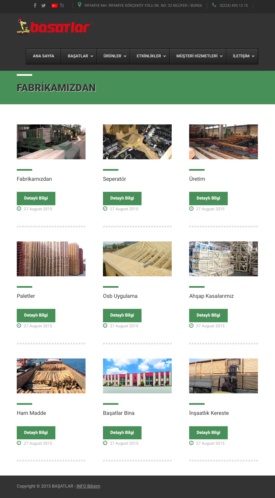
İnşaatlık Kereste (209, 413)
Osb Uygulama (120, 296)
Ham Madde (31, 413)
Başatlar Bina (118, 413)
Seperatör (114, 179)
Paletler (26, 296)
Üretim (197, 179)
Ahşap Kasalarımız (211, 296)
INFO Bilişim (88, 486)
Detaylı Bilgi (36, 198)
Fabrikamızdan (34, 179)
